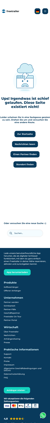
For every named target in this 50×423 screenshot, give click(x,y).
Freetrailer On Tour (12, 316)
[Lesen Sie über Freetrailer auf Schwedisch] (37, 11)
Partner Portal (10, 320)
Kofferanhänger (11, 287)
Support (7, 354)
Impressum (9, 365)
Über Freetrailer (11, 332)
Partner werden (11, 302)
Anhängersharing (12, 339)
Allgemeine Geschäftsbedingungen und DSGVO (22, 369)
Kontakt (7, 357)
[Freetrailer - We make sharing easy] (10, 11)
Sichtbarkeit (9, 306)
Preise (7, 361)
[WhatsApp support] (43, 415)
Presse (7, 342)
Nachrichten (9, 335)
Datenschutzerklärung (14, 374)
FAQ (6, 377)
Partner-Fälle (10, 309)
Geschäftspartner (12, 313)
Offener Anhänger (12, 291)
